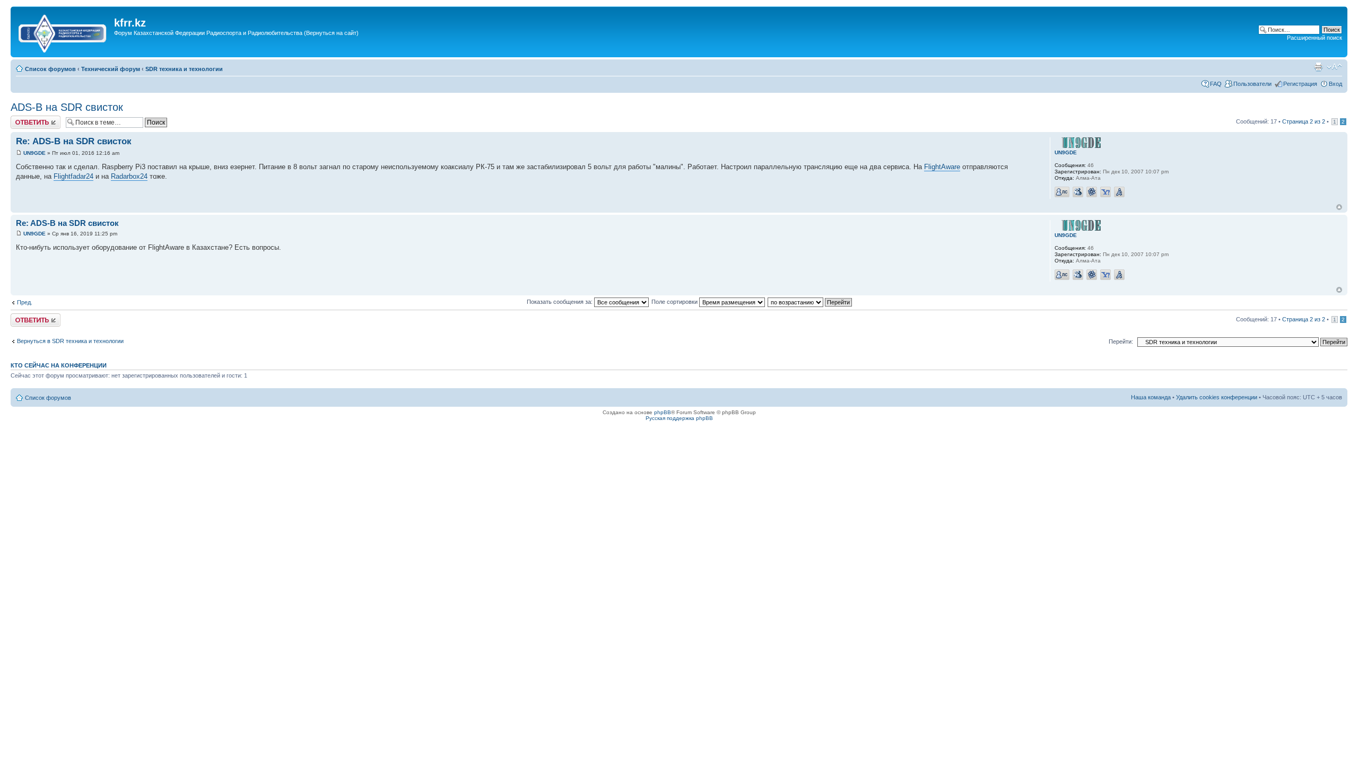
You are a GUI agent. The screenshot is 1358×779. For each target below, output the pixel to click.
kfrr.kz (130, 23)
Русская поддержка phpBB (679, 418)
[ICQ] (1091, 192)
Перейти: (1121, 341)
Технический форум (110, 69)
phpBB (662, 412)
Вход (1335, 84)
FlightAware (942, 167)
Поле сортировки (675, 302)
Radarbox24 (129, 176)
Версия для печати (1318, 67)
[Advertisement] (307, 50)
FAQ (1216, 84)
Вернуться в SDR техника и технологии (70, 341)
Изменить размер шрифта (1334, 67)
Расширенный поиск (1314, 37)
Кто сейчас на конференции (59, 365)
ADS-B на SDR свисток (67, 107)
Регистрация (1300, 84)
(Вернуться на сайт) (331, 33)
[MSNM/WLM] (1078, 192)
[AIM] (1119, 192)
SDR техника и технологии (184, 69)
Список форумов (50, 69)
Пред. (24, 302)
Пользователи (1252, 84)
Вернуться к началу (1339, 207)
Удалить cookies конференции (1216, 397)
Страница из (1303, 121)
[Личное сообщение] (1062, 192)
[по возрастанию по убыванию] (810, 302)
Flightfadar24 (73, 176)
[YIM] (1105, 192)
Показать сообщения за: (560, 302)
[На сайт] (63, 31)
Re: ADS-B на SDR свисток (74, 141)
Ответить (23, 119)
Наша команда (1151, 397)
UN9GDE (34, 153)
